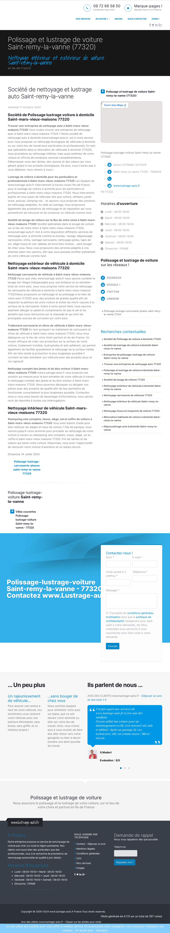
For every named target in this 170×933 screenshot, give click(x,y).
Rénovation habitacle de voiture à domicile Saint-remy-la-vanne (132, 419)
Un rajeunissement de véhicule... (24, 698)
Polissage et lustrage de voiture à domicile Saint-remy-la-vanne (132, 372)
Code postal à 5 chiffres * (116, 573)
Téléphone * (139, 572)
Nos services (83, 19)
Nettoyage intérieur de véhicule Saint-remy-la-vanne (131, 403)
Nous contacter (137, 19)
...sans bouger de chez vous (63, 698)
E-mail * (137, 557)
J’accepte (102, 930)
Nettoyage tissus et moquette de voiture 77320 (132, 410)
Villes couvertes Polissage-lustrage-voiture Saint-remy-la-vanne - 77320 (26, 519)
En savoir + (102, 19)
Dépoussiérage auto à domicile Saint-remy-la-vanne (131, 428)
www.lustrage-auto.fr (126, 185)
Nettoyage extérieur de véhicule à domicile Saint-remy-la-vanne (133, 387)
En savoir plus (84, 930)
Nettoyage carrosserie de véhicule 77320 (128, 395)
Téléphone (120, 846)
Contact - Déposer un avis (91, 843)
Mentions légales (85, 848)
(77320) (131, 93)
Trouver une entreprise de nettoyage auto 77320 (132, 364)
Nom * (110, 557)
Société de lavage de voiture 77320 (124, 379)
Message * (112, 590)
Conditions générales (88, 853)
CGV (79, 858)
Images (119, 19)
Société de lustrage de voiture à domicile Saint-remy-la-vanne (131, 347)
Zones (155, 19)
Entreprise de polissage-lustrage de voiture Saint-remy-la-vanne (129, 356)
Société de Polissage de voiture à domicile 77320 (132, 339)
